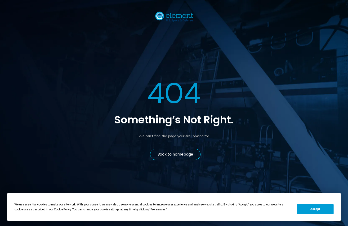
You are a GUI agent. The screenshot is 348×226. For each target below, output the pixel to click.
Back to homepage (175, 154)
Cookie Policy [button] (62, 209)
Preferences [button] (158, 209)
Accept (315, 209)
